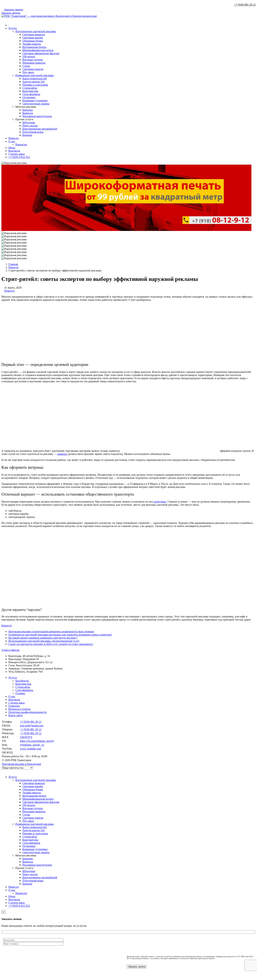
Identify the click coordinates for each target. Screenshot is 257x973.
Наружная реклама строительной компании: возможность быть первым (51, 631)
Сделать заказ (16, 153)
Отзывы (20, 693)
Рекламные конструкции (37, 116)
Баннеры (27, 109)
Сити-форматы (31, 94)
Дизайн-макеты (31, 43)
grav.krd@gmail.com (31, 725)
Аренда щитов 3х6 (33, 81)
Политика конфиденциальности (27, 712)
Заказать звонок (13, 9)
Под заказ (28, 72)
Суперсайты (29, 87)
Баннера (27, 135)
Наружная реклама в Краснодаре (21, 763)
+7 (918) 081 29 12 (245, 4)
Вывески (27, 113)
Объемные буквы (32, 40)
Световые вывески (33, 34)
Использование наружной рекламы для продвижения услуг (44, 640)
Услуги (12, 28)
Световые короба (32, 37)
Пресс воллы (30, 125)
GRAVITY (26, 737)
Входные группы (32, 59)
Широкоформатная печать (37, 50)
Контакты (14, 150)
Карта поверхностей (34, 78)
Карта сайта (15, 715)
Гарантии (14, 705)
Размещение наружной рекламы (34, 75)
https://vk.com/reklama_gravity (37, 740)
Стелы (26, 65)
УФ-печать (28, 56)
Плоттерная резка (32, 131)
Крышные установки (35, 100)
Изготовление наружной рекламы (35, 31)
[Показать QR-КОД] (21, 752)
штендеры (159, 501)
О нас (11, 141)
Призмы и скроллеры (35, 84)
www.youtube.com (30, 748)
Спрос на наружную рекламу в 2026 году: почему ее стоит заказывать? (50, 644)
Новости (13, 138)
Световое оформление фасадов (40, 53)
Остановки (28, 97)
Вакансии (21, 144)
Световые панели (32, 69)
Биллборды (22, 680)
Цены (11, 147)
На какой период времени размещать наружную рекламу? (42, 637)
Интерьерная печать (34, 47)
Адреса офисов (10, 649)
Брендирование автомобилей (39, 128)
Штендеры (28, 122)
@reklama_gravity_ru (32, 744)
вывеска (62, 453)
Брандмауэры (30, 91)
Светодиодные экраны (35, 103)
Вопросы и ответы (19, 708)
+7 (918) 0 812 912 (19, 157)
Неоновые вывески (33, 62)
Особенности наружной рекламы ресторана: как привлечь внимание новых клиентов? (60, 634)
